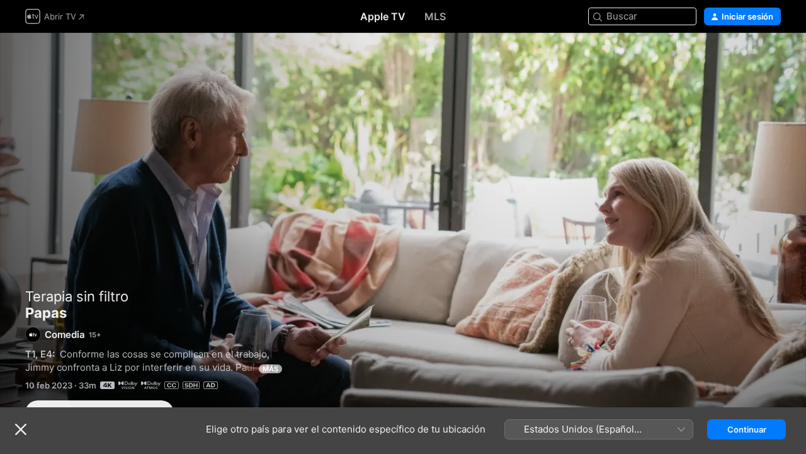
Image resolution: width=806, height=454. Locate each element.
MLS (435, 16)
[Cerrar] (20, 429)
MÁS (270, 368)
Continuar (746, 429)
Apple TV (383, 16)
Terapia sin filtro (76, 296)
